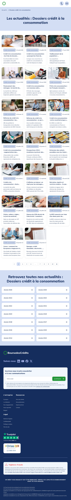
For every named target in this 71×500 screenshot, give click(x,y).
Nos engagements (8, 404)
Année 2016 (8, 330)
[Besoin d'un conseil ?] (62, 3)
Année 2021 (42, 306)
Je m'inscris (57, 379)
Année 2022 (8, 306)
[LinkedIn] (18, 361)
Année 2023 (42, 298)
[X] (31, 361)
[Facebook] (27, 361)
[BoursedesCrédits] (16, 353)
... (7, 10)
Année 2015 (42, 330)
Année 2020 (8, 314)
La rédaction (6, 402)
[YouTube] (22, 361)
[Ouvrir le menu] (67, 3)
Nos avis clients (20, 399)
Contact (18, 407)
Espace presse (20, 404)
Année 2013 (42, 338)
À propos (5, 399)
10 (52, 264)
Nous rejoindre (7, 407)
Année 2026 (8, 290)
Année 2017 (42, 322)
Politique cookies (7, 424)
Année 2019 (42, 314)
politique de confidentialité (43, 386)
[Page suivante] (56, 264)
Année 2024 (8, 298)
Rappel (5, 410)
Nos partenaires (20, 402)
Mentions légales (7, 418)
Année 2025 (42, 290)
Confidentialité (7, 421)
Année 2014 (8, 338)
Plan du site (6, 427)
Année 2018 (8, 322)
